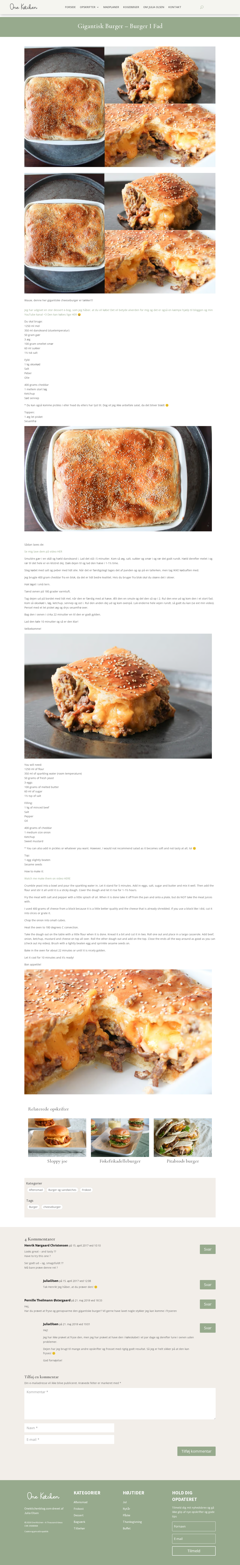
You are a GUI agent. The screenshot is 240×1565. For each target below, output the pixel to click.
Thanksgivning (132, 1522)
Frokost (86, 1190)
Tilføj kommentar (197, 1451)
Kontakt (174, 7)
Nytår (126, 1508)
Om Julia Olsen (153, 7)
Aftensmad (36, 1190)
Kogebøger (131, 7)
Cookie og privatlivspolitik (36, 1531)
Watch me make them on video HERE (47, 878)
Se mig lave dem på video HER (43, 551)
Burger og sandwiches (62, 1190)
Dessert (79, 1515)
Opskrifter (87, 7)
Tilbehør (79, 1528)
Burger (33, 1207)
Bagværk (79, 1522)
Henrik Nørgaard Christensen (46, 1245)
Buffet (127, 1528)
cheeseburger (52, 1207)
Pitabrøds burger (183, 1161)
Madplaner (111, 7)
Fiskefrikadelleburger (120, 1161)
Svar (208, 1249)
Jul (125, 1502)
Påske (126, 1515)
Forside (70, 7)
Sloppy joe (57, 1161)
